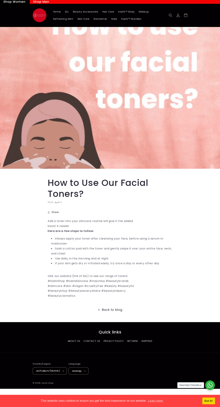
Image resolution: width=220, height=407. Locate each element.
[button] (170, 15)
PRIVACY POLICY (114, 341)
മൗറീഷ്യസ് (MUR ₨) (48, 370)
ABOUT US (74, 341)
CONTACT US (92, 341)
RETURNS (132, 341)
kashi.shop (47, 383)
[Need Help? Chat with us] (210, 385)
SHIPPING (146, 341)
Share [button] (55, 212)
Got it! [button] (209, 400)
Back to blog (112, 310)
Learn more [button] (155, 400)
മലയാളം (77, 370)
